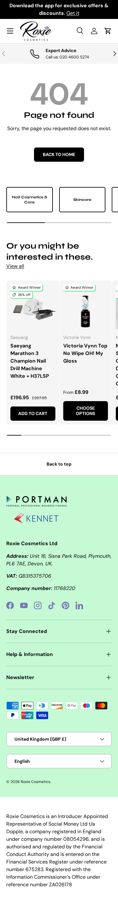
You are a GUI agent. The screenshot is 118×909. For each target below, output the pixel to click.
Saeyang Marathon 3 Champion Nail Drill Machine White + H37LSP (29, 360)
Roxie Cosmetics (35, 781)
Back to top (59, 464)
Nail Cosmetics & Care (29, 200)
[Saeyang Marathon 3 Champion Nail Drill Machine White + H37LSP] (32, 306)
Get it (72, 13)
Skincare (82, 199)
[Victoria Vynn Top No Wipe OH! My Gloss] (85, 306)
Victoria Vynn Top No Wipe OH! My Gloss (85, 353)
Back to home (59, 154)
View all (15, 266)
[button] (108, 31)
